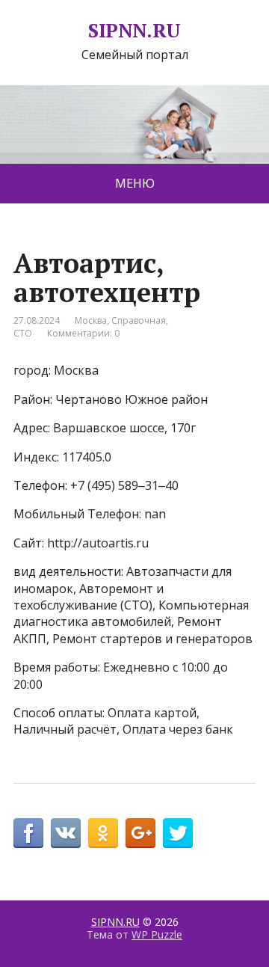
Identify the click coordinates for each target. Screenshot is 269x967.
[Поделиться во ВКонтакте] (66, 833)
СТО (22, 333)
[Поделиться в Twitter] (178, 833)
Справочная (138, 320)
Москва (91, 320)
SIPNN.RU (134, 30)
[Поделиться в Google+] (140, 833)
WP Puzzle (157, 934)
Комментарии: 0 (83, 333)
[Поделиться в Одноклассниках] (103, 833)
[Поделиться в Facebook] (28, 833)
